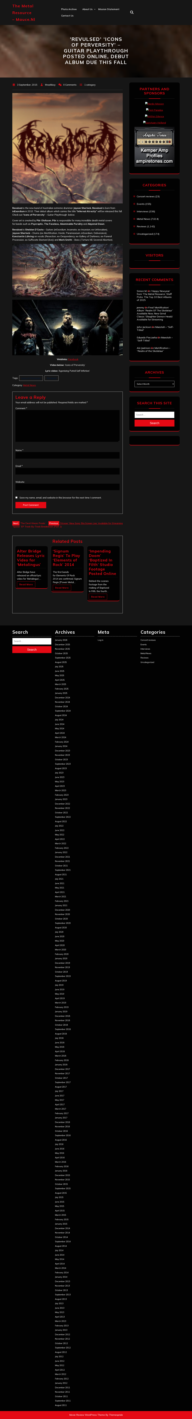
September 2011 (63, 1401)
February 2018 (62, 1060)
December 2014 (62, 1228)
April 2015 (60, 1210)
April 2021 (60, 892)
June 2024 (59, 724)
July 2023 (59, 772)
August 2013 (61, 1299)
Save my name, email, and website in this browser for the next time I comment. (61, 497)
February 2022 (62, 848)
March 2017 (60, 1109)
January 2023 (61, 799)
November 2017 (62, 1073)
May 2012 (59, 1365)
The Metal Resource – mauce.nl (23, 13)
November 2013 (62, 1286)
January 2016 (61, 1171)
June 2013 (59, 1308)
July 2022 (59, 826)
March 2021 (60, 896)
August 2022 (61, 821)
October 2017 (61, 1078)
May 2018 (59, 1047)
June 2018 (59, 1042)
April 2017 (60, 1104)
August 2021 (61, 874)
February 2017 (62, 1113)
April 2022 (60, 839)
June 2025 (59, 671)
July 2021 (59, 879)
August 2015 (61, 1193)
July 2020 (59, 932)
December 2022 (62, 804)
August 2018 (61, 1034)
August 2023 (61, 768)
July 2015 (59, 1197)
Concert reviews (146, 196)
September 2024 (63, 711)
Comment (21, 408)
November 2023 (62, 755)
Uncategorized (145, 233)
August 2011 (61, 1405)
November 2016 (62, 1126)
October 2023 (61, 759)
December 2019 (62, 963)
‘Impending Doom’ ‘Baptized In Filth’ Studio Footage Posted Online (102, 562)
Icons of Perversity (31, 378)
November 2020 (62, 914)
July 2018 (59, 1038)
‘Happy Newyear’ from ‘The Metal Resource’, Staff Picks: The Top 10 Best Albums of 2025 (154, 295)
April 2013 (60, 1317)
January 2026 (61, 640)
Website (19, 481)
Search (154, 423)
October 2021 (61, 865)
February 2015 (62, 1219)
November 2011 (62, 1392)
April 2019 (60, 998)
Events (141, 203)
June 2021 (59, 883)
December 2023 (62, 750)
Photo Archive (69, 9)
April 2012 (60, 1370)
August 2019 (61, 980)
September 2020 (63, 923)
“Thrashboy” (89, 15)
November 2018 (62, 1020)
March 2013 (60, 1321)
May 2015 (59, 1206)
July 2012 (59, 1356)
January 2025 (61, 693)
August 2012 (61, 1352)
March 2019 (60, 1002)
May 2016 (59, 1153)
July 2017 (59, 1091)
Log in (100, 640)
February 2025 (62, 689)
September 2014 (63, 1241)
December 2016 (62, 1122)
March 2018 (60, 1056)
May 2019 (59, 994)
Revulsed (51, 378)
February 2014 (62, 1272)
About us (87, 9)
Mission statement (108, 9)
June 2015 (59, 1202)
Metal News (29, 385)
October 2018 (61, 1025)
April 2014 (60, 1263)
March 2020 (60, 949)
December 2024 (62, 697)
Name (19, 450)
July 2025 (59, 666)
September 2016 (63, 1135)
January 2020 (61, 958)
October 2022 (61, 812)
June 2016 (59, 1148)
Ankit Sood (88, 22)
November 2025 (62, 649)
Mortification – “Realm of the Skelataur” (153, 349)
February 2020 (62, 954)
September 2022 (63, 817)
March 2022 (60, 843)
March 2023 (60, 790)
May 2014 (59, 1259)
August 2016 (61, 1140)
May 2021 (59, 887)
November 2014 (62, 1232)
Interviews (142, 211)
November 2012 (62, 1339)
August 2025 (61, 662)
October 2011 (61, 1396)
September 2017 (63, 1082)
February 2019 (62, 1007)
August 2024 (61, 715)
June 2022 (59, 830)
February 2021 (62, 901)
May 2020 (59, 941)
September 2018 (63, 1029)
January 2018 (61, 1064)
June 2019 (59, 989)
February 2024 (62, 742)
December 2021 (62, 857)
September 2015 (63, 1188)
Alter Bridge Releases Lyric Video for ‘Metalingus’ (31, 558)
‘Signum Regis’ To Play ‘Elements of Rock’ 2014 (66, 558)
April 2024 (60, 733)
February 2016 (62, 1166)
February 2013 (62, 1325)
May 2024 (59, 728)
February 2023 (62, 795)
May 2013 (59, 1312)
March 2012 (60, 1374)
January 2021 (61, 905)
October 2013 (61, 1290)
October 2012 (61, 1343)
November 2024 (62, 702)
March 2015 (60, 1215)
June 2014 (59, 1255)
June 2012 (59, 1361)
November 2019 (62, 967)
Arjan (85, 28)
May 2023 (59, 781)
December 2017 (62, 1069)
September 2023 (63, 764)
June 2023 (59, 777)
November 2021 (62, 861)
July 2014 (59, 1250)
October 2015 (61, 1184)
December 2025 (62, 644)
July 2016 (59, 1144)
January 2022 (61, 852)
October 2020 (61, 919)
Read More (26, 584)
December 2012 (62, 1334)
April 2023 (60, 786)
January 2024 (61, 746)
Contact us (67, 15)
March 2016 (60, 1162)
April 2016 (60, 1157)
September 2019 (63, 976)
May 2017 (59, 1100)
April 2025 (60, 680)
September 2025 (63, 658)
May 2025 (59, 675)
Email (19, 466)
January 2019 (61, 1011)
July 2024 (59, 719)
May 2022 (59, 834)
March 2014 (60, 1268)
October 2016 (61, 1131)
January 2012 (61, 1383)
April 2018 (60, 1051)
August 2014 (61, 1246)
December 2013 (62, 1281)
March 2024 (60, 737)
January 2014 (61, 1277)
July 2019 (59, 985)
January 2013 (61, 1330)
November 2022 (62, 808)
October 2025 (61, 653)
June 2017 (59, 1095)
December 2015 (62, 1175)
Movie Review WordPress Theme (87, 1414)
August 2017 (61, 1087)
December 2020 (62, 910)
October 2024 (61, 706)
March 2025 (60, 684)
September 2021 (63, 870)
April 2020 (60, 945)
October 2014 (61, 1237)
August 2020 (61, 927)
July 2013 (59, 1303)
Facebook (73, 359)
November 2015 (62, 1179)
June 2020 (59, 936)
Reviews (141, 226)
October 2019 (61, 972)
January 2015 (61, 1224)
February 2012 (62, 1378)
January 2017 (61, 1117)
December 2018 (62, 1016)
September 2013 (63, 1294)
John (84, 35)
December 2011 (62, 1387)
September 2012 (63, 1347)
